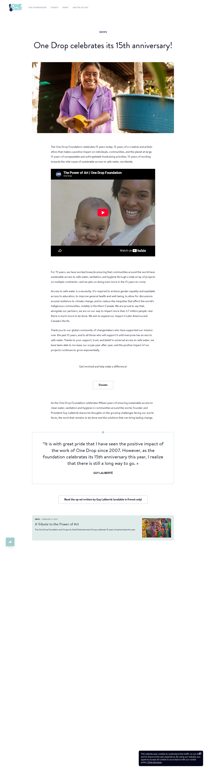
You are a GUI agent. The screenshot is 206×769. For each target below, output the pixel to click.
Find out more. (154, 762)
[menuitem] (12, 7)
